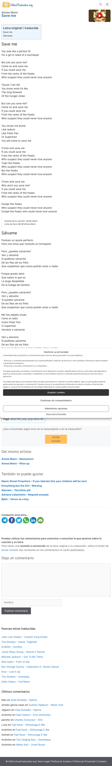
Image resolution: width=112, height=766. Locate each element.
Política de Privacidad (84, 761)
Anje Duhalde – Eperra (24, 699)
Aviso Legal (43, 761)
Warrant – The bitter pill (15, 490)
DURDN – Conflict (11, 646)
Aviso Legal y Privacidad (56, 414)
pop (24, 419)
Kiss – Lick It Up (10, 671)
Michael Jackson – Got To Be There (22, 656)
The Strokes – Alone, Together (19, 641)
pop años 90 (35, 419)
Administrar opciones (56, 408)
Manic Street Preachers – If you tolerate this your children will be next (44, 481)
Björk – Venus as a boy (15, 499)
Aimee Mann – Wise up (15, 463)
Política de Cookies (61, 761)
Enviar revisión (56, 439)
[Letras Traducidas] (17, 4)
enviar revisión (9, 550)
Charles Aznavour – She (28, 719)
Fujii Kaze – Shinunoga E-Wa (28, 724)
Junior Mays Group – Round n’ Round (23, 651)
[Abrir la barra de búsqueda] (100, 4)
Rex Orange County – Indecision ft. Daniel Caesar (30, 666)
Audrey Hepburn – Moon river (46, 704)
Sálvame (7, 35)
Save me (7, 32)
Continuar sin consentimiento (56, 400)
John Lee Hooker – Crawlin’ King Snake (24, 637)
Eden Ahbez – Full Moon (15, 681)
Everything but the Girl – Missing (21, 485)
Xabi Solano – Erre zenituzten (33, 714)
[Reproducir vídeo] (100, 16)
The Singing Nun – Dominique (33, 739)
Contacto (101, 761)
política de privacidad (70, 387)
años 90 (15, 419)
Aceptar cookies (56, 392)
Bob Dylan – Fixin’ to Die (15, 661)
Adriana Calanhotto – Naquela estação (25, 494)
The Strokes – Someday (15, 676)
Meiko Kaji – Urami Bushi (30, 744)
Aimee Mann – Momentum (17, 459)
